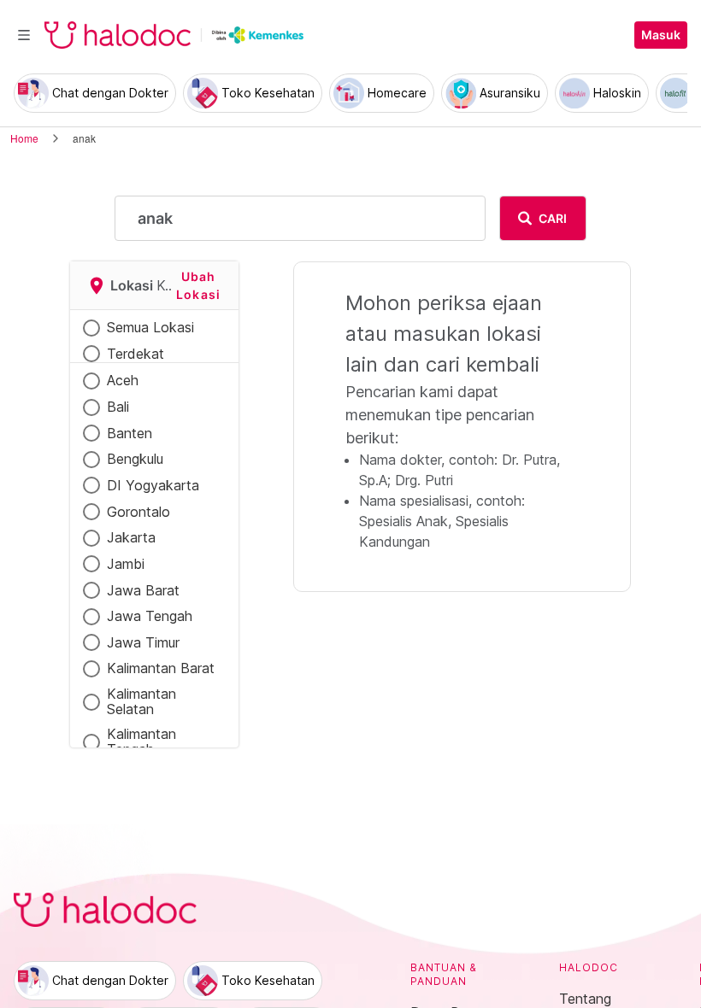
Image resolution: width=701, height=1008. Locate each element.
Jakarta (131, 537)
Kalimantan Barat (161, 668)
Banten (129, 433)
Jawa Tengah (149, 616)
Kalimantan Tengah (141, 742)
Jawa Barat (143, 590)
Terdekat (135, 353)
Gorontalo (138, 511)
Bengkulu (135, 458)
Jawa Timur (143, 642)
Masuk (660, 35)
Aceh (122, 380)
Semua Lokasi (150, 327)
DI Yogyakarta (153, 485)
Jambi (125, 563)
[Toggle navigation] (24, 35)
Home (24, 138)
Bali (118, 406)
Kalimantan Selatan (141, 702)
